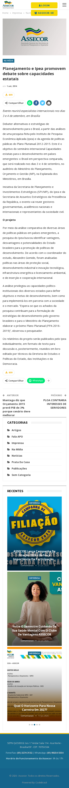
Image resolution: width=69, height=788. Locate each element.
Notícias (17, 455)
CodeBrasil (41, 782)
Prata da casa (21, 462)
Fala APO (17, 436)
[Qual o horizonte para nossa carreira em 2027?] (34, 684)
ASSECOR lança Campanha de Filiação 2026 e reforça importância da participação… (34, 555)
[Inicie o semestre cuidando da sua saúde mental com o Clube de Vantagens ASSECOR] (34, 609)
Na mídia (8, 61)
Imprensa (18, 443)
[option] (34, 609)
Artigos (16, 430)
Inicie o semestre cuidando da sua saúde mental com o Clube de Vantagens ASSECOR (34, 630)
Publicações (19, 468)
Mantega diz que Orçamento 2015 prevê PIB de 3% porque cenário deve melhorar (16, 407)
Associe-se (45, 12)
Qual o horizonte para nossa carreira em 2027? (34, 708)
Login (45, 5)
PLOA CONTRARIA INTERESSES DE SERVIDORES (54, 403)
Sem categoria (21, 475)
